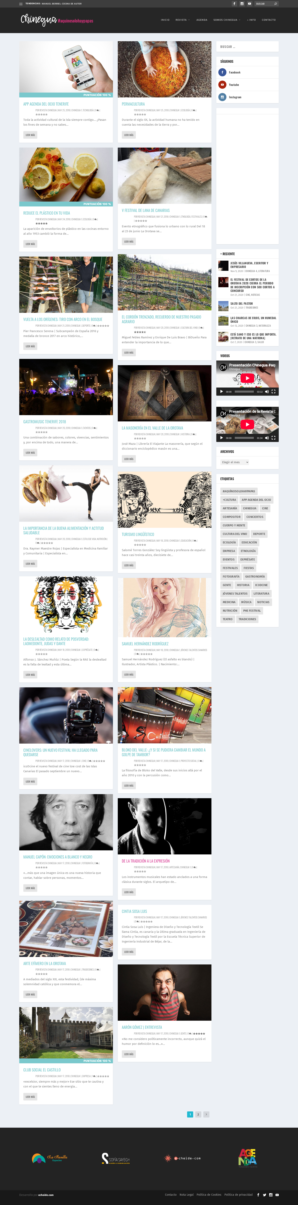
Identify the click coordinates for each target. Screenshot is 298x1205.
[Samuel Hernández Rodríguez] (164, 607)
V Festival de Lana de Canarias (146, 210)
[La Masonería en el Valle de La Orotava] (164, 393)
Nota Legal (187, 1194)
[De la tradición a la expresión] (164, 826)
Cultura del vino (189, 327)
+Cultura (229, 500)
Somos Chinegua (225, 20)
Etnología (186, 216)
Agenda (201, 20)
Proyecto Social (189, 760)
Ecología (87, 219)
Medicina (229, 602)
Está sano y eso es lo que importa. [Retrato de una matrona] (253, 336)
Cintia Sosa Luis (134, 911)
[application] (247, 378)
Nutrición (101, 539)
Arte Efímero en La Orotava (44, 963)
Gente (183, 1033)
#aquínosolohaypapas (239, 491)
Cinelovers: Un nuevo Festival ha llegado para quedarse (60, 752)
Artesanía (174, 867)
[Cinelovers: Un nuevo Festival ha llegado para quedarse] (66, 715)
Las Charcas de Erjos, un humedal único (253, 320)
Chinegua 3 (251, 325)
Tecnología (88, 110)
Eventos (87, 428)
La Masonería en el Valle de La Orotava (152, 428)
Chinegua (249, 508)
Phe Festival (252, 610)
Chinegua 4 (251, 271)
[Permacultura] (164, 69)
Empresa (86, 1076)
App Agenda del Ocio (256, 500)
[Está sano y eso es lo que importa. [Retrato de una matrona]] (223, 337)
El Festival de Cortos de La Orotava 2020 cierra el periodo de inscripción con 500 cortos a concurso (252, 285)
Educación (186, 540)
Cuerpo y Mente (234, 525)
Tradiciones (88, 969)
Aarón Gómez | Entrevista (142, 1027)
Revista (181, 20)
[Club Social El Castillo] (66, 1035)
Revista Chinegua (48, 110)
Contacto (269, 20)
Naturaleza (265, 325)
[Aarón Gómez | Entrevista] (164, 992)
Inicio (165, 20)
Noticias (255, 294)
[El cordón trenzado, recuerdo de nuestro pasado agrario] (164, 282)
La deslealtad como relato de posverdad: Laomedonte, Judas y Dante (56, 641)
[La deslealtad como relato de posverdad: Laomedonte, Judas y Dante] (66, 604)
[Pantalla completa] (273, 392)
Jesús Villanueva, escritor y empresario (249, 265)
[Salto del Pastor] (223, 306)
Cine (84, 760)
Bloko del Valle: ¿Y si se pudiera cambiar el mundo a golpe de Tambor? (164, 752)
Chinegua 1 (77, 110)
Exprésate (87, 649)
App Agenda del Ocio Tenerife (46, 104)
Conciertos (255, 517)
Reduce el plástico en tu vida (46, 213)
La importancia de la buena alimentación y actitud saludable (63, 530)
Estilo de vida (89, 539)
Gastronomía (255, 576)
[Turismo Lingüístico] (164, 500)
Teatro (228, 619)
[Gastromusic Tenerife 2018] (66, 387)
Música (246, 602)
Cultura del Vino (235, 534)
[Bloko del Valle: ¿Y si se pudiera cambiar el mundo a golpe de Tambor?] (164, 715)
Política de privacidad (238, 1194)
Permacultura (133, 104)
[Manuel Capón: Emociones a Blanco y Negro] (66, 822)
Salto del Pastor (241, 303)
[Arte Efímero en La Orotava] (66, 929)
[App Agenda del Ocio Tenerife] (66, 69)
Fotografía (87, 863)
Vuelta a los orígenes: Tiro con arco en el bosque (62, 319)
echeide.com (46, 1195)
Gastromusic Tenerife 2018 (44, 421)
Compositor (232, 517)
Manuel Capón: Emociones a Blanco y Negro (57, 856)
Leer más (30, 135)
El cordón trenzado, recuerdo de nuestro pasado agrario (78, 3)
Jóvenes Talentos (235, 593)
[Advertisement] (247, 179)
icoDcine (261, 585)
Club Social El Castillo (42, 1069)
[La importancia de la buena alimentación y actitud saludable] (66, 493)
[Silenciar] (267, 392)
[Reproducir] (222, 392)
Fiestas (249, 568)
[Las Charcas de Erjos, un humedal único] (223, 320)
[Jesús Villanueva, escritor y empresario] (223, 266)
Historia (185, 434)
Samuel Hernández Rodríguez (145, 643)
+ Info (251, 20)
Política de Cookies (209, 1194)
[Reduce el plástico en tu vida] (66, 177)
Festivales (196, 216)
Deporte (86, 325)
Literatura (264, 271)
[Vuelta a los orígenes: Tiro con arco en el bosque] (66, 285)
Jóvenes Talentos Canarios (194, 650)
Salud (260, 342)
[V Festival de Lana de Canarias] (164, 176)
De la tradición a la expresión (146, 861)
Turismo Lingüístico (138, 534)
